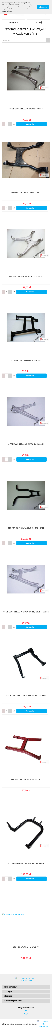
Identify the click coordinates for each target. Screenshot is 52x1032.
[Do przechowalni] (49, 124)
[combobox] (26, 40)
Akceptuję (43, 7)
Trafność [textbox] (6, 40)
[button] (26, 987)
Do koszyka (30, 124)
